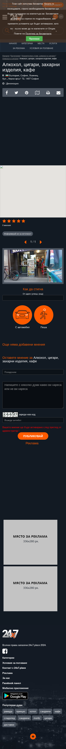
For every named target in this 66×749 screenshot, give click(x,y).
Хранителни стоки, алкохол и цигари (38, 55)
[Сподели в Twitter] (16, 92)
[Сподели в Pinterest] (26, 92)
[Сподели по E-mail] (58, 92)
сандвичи (45, 711)
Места (41, 43)
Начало (13, 43)
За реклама (19, 48)
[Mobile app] (15, 695)
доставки (9, 724)
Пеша (44, 327)
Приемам (34, 38)
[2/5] (9, 221)
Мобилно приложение (15, 688)
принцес (20, 711)
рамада (8, 711)
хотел (33, 711)
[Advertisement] (33, 130)
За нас (6, 678)
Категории (27, 43)
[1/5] (4, 221)
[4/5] (18, 221)
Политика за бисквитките (38, 33)
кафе (57, 711)
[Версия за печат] (48, 92)
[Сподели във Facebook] (7, 92)
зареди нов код (27, 414)
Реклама (7, 673)
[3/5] (14, 221)
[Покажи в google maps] (37, 92)
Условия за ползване (41, 48)
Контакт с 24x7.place (14, 668)
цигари (48, 718)
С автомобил (22, 327)
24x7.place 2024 (37, 645)
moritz (37, 718)
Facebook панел (11, 683)
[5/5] (23, 221)
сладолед (9, 718)
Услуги (53, 43)
